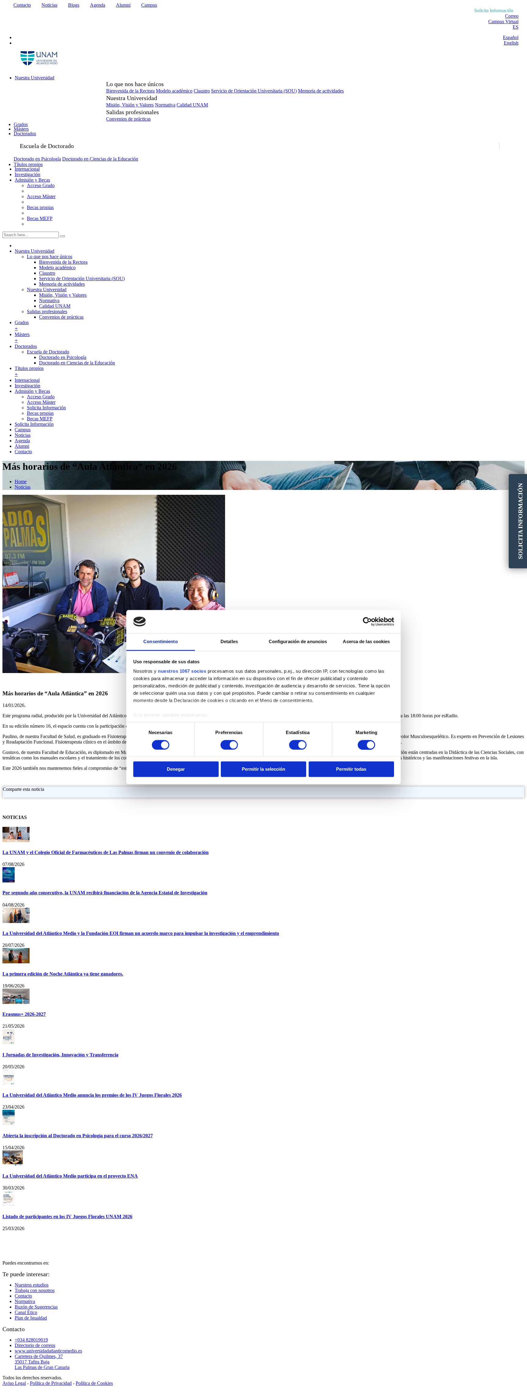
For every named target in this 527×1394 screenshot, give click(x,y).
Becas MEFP (39, 218)
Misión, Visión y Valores (130, 104)
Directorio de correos (35, 1345)
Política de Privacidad (51, 1383)
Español (510, 37)
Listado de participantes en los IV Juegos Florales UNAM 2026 (67, 1216)
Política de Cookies (94, 1383)
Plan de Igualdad (31, 1317)
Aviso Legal (14, 1383)
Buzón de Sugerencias (36, 1306)
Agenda (97, 5)
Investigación (27, 174)
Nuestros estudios (31, 1284)
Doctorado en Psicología (37, 158)
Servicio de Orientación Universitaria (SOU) (254, 90)
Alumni (123, 5)
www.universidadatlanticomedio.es (48, 1350)
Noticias (49, 5)
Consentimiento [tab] (160, 641)
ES (515, 27)
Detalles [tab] (229, 641)
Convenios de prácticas (128, 118)
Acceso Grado (41, 185)
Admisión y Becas (32, 180)
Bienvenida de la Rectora (130, 90)
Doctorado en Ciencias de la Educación (100, 158)
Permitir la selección (263, 769)
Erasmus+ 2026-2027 (24, 1014)
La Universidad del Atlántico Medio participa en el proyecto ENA (70, 1176)
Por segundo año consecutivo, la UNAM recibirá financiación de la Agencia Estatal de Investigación (104, 892)
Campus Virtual (503, 21)
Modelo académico (174, 90)
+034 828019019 (31, 1339)
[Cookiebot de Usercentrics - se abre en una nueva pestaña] (367, 621)
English (511, 42)
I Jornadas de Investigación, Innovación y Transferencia (60, 1054)
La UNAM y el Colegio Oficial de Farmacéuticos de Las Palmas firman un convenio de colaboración (105, 852)
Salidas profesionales (47, 311)
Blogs (73, 5)
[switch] (229, 745)
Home (21, 481)
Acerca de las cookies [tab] (366, 641)
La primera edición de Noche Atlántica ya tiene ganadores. (62, 973)
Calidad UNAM (192, 104)
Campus (149, 5)
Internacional (27, 169)
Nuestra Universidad (34, 77)
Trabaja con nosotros (35, 1290)
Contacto (22, 5)
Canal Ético (26, 1312)
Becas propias (40, 207)
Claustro (202, 90)
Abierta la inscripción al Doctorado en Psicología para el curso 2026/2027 (77, 1135)
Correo (511, 16)
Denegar (176, 769)
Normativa (165, 104)
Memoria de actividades (321, 90)
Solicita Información (46, 407)
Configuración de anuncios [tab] (298, 641)
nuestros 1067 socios (182, 671)
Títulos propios (28, 164)
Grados (21, 124)
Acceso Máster (41, 196)
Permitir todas (351, 769)
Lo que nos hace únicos (49, 256)
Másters (21, 129)
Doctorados (25, 133)
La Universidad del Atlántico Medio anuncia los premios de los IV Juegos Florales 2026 (92, 1095)
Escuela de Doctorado (48, 351)
